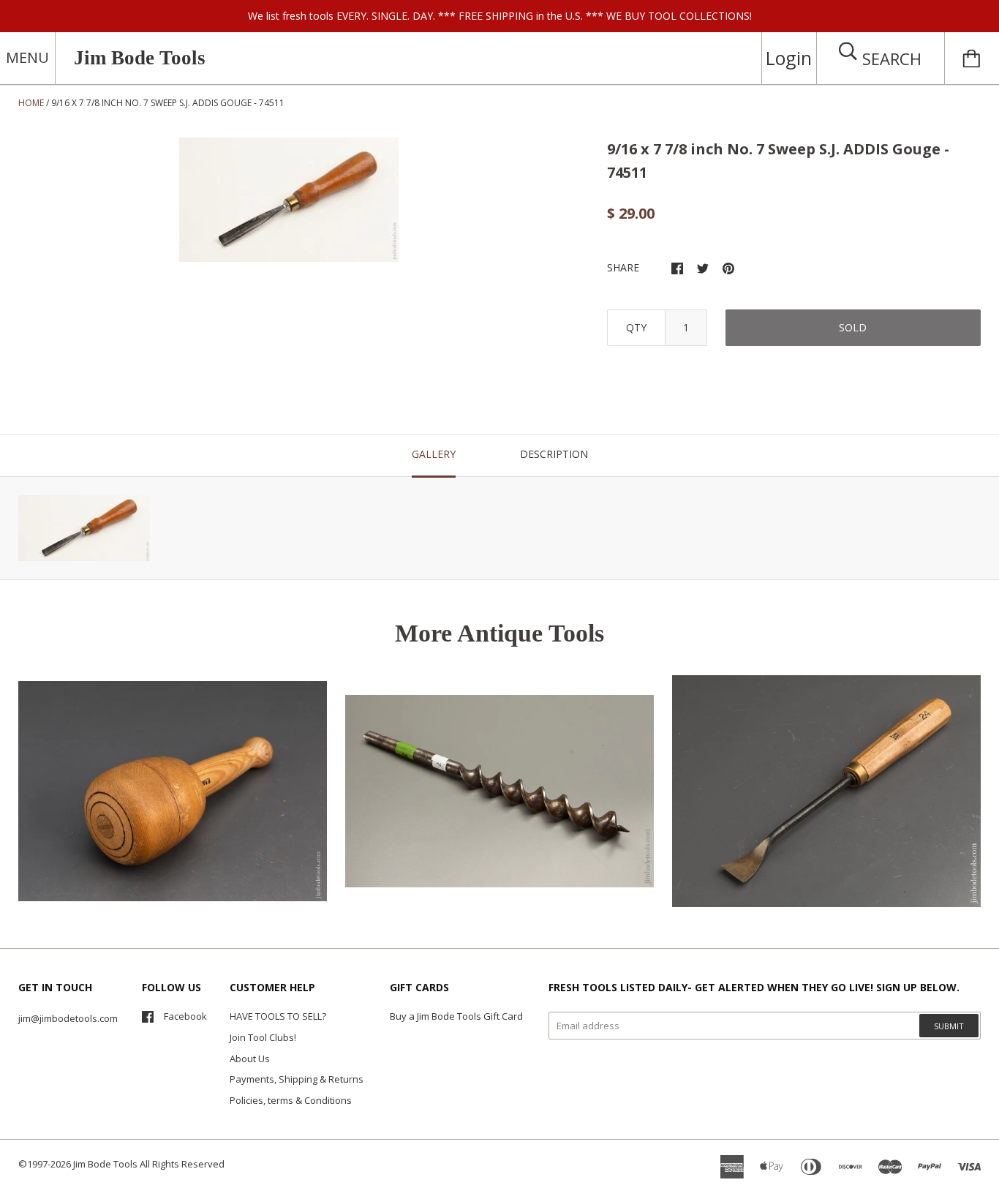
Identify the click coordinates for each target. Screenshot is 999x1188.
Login (789, 57)
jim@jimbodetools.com (68, 1018)
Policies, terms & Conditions (291, 1100)
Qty (636, 327)
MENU (27, 57)
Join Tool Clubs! (263, 1037)
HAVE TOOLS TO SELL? (278, 1016)
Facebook (185, 1016)
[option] (289, 200)
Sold (853, 327)
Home (31, 103)
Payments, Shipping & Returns (296, 1079)
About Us (250, 1058)
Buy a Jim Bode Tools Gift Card (456, 1016)
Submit (949, 1025)
